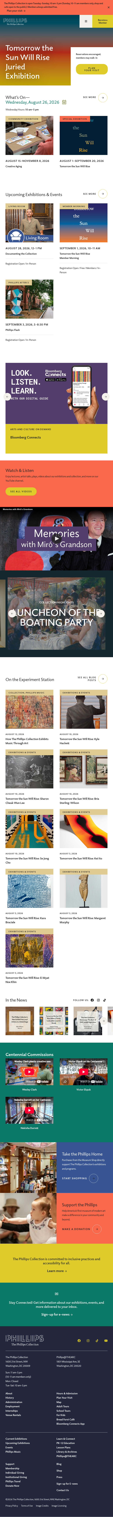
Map (59, 1402)
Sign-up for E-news (67, 1483)
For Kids (61, 1415)
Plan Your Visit (91, 69)
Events (9, 1447)
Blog (59, 1463)
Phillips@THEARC (67, 1456)
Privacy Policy (12, 1505)
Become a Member (102, 21)
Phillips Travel (13, 1481)
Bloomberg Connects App (71, 1423)
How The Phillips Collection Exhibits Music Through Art (27, 741)
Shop (59, 1470)
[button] (56, 539)
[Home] (25, 1345)
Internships (12, 1410)
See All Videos (21, 491)
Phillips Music (13, 1451)
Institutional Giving (16, 1477)
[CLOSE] (109, 7)
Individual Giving (15, 1472)
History (10, 1397)
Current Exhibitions (16, 1438)
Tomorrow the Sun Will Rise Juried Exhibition (29, 61)
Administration (14, 1402)
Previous (7, 397)
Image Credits (42, 1505)
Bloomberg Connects (25, 437)
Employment (13, 1406)
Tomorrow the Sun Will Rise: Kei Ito (81, 858)
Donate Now (12, 1485)
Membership (12, 1468)
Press (59, 1477)
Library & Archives (67, 1451)
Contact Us (63, 1490)
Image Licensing (59, 1505)
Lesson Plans (63, 1447)
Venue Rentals (13, 1415)
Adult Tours (63, 1406)
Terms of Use (27, 1505)
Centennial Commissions (29, 1054)
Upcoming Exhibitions (18, 1442)
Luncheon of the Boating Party (56, 617)
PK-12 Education (66, 1442)
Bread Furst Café (66, 1419)
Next (106, 397)
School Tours (63, 1410)
